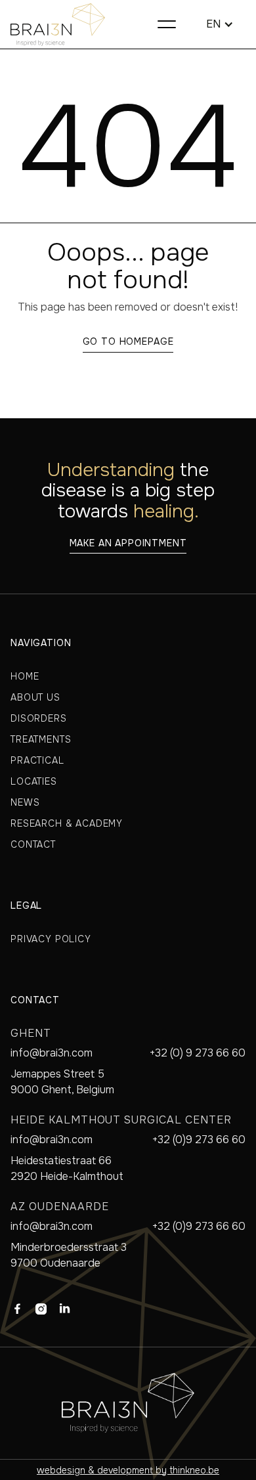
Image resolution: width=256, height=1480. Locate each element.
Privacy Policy (51, 939)
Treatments (41, 739)
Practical (37, 760)
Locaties (34, 781)
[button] (167, 24)
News (25, 802)
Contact (33, 844)
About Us (35, 697)
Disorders (39, 718)
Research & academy (67, 823)
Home (25, 676)
